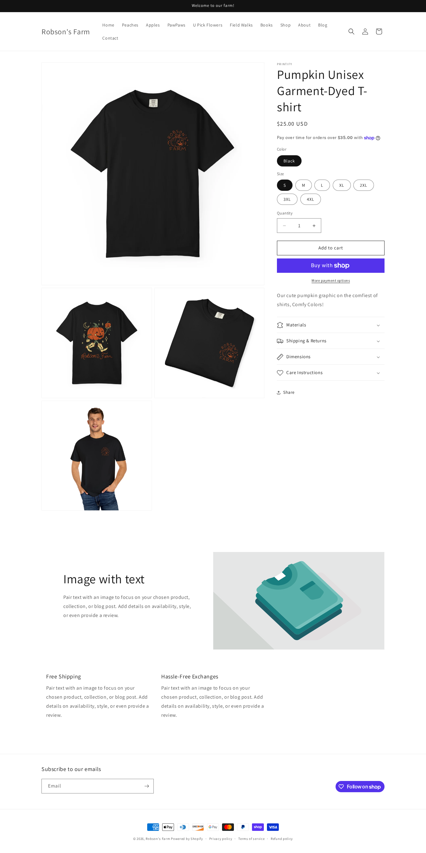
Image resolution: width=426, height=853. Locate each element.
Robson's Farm (158, 838)
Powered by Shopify (187, 838)
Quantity (285, 213)
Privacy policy (220, 838)
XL (341, 185)
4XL (310, 199)
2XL (363, 185)
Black (289, 161)
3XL (287, 199)
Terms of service (251, 838)
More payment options (331, 280)
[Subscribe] (146, 786)
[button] (351, 31)
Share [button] (289, 392)
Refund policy (282, 838)
